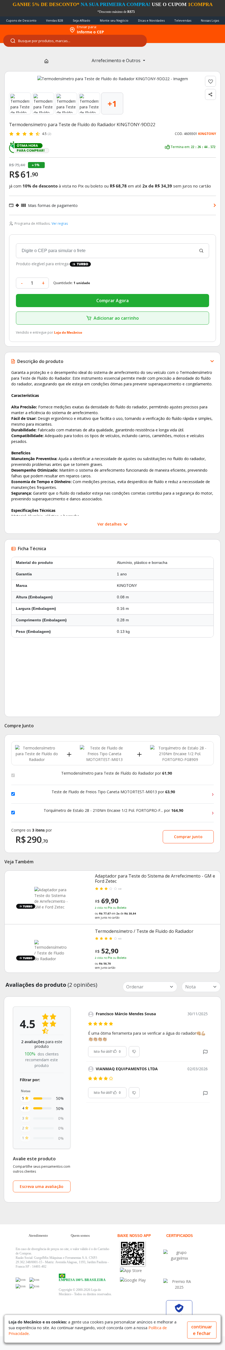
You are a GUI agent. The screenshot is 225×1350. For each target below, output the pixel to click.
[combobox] (75, 41)
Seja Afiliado (81, 20)
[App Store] (141, 1270)
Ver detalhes (110, 524)
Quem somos (80, 1235)
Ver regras (60, 223)
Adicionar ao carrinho (116, 318)
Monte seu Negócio (114, 20)
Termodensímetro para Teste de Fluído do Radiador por (116, 773)
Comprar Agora (112, 301)
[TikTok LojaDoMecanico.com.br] (34, 1286)
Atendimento (38, 1235)
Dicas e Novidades (151, 20)
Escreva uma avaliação (41, 1186)
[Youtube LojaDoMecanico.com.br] (34, 1279)
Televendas (182, 20)
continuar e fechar (201, 1330)
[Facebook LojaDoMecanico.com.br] (21, 1279)
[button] (205, 1051)
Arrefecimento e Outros (117, 60)
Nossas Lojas (210, 20)
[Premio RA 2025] (179, 1284)
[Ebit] (179, 1255)
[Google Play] (141, 1280)
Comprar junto (188, 836)
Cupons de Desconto (21, 20)
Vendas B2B (54, 20)
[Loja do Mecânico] (33, 29)
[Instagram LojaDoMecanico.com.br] (21, 1286)
